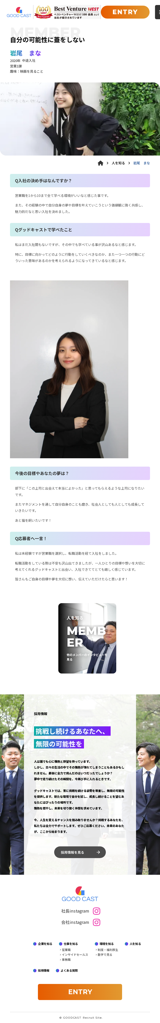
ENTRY (125, 12)
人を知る (118, 163)
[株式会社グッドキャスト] (19, 12)
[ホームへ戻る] (100, 163)
